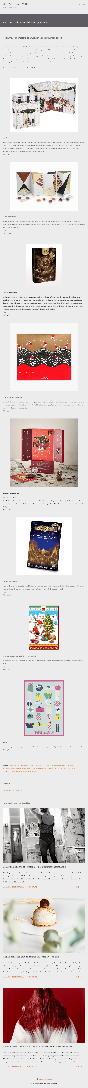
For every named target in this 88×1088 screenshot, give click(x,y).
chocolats (39, 765)
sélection (22, 771)
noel (74, 768)
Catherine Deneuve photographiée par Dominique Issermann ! (34, 866)
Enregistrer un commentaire (13, 790)
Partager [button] (7, 775)
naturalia (46, 768)
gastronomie (67, 765)
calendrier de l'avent (25, 765)
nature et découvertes (61, 768)
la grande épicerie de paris (30, 768)
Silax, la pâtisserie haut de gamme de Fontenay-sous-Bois (31, 956)
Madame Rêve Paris (15, 3)
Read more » (80, 887)
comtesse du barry (53, 765)
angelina (12, 765)
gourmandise (8, 768)
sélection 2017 (33, 771)
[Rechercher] (79, 4)
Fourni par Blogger (45, 1079)
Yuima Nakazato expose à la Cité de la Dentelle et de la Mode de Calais (38, 1046)
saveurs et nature (10, 771)
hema (16, 768)
